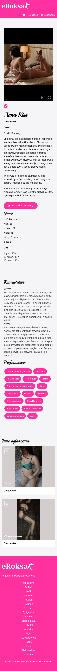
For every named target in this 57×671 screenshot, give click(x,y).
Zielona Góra (28, 650)
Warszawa (28, 583)
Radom (28, 642)
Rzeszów (28, 654)
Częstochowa (28, 637)
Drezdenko (10, 121)
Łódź (28, 591)
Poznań (29, 599)
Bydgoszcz (28, 612)
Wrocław (28, 595)
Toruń (28, 646)
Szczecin (28, 608)
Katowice (28, 629)
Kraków (28, 587)
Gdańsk (29, 604)
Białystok (28, 625)
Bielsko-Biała (29, 621)
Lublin (28, 616)
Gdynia (28, 633)
